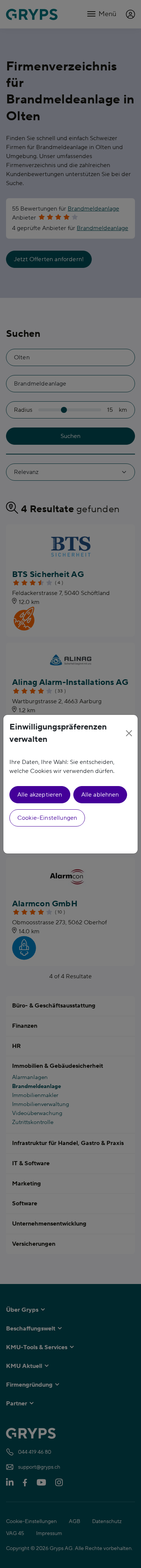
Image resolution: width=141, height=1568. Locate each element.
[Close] (129, 733)
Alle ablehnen (100, 794)
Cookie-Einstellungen (47, 818)
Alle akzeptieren (39, 794)
